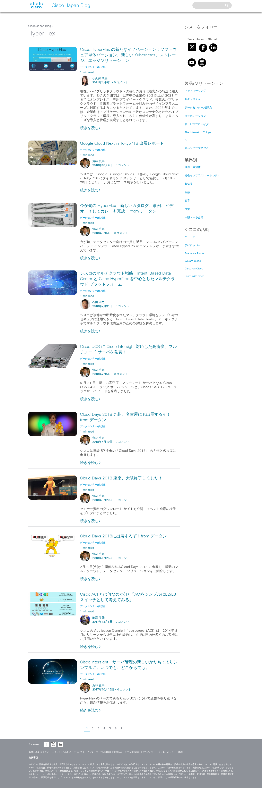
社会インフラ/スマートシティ (202, 175)
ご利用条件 (105, 752)
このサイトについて (72, 752)
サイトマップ (91, 752)
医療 (187, 209)
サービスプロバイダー (198, 124)
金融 (187, 192)
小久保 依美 (99, 78)
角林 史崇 (98, 161)
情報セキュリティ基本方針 (126, 752)
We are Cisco (193, 261)
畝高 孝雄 (98, 617)
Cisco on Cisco (194, 268)
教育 (187, 201)
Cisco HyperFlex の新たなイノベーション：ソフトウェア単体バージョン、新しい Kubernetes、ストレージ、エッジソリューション (128, 55)
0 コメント (121, 82)
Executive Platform (196, 253)
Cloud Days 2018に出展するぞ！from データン (123, 536)
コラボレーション (195, 116)
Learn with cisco (194, 276)
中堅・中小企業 (194, 217)
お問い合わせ (35, 752)
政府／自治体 (193, 167)
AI (186, 140)
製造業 (189, 184)
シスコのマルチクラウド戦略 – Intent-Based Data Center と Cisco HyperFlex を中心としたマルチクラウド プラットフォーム (127, 278)
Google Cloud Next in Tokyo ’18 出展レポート (122, 143)
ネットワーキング (195, 91)
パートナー (191, 237)
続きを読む (89, 128)
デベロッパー (193, 245)
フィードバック (52, 752)
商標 (180, 752)
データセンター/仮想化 (198, 107)
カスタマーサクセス (197, 148)
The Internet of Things (198, 132)
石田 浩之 (98, 302)
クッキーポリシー (167, 752)
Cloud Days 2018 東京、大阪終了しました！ (121, 478)
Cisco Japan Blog (39, 26)
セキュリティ (193, 99)
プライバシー (149, 752)
